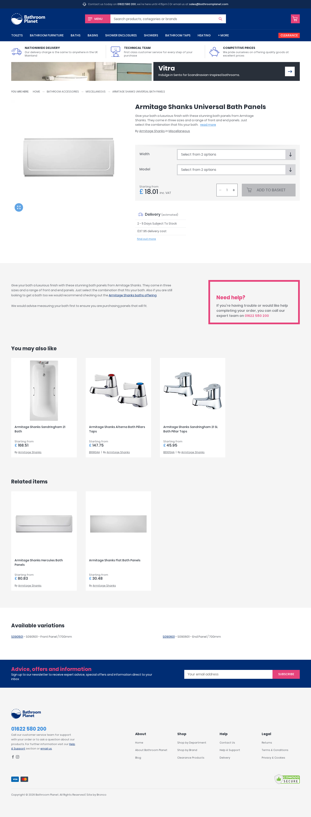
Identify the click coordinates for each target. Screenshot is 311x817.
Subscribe (286, 674)
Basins (93, 35)
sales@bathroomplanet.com (208, 4)
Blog (138, 757)
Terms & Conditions (275, 750)
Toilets (17, 35)
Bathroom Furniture (46, 35)
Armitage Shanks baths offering (133, 295)
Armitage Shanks (152, 131)
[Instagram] (17, 757)
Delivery (225, 757)
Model (144, 169)
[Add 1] (233, 190)
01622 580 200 (126, 4)
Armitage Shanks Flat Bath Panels (114, 560)
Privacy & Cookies (273, 757)
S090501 (17, 637)
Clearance (289, 35)
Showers (151, 35)
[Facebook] (13, 757)
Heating (204, 35)
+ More (223, 35)
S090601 (169, 637)
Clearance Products (190, 757)
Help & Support (230, 750)
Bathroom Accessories (63, 91)
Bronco (101, 794)
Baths (75, 35)
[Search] (220, 18)
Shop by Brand (187, 750)
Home (36, 91)
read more (208, 125)
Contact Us (227, 742)
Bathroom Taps (177, 35)
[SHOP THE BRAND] (290, 71)
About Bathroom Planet (151, 750)
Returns (267, 742)
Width (144, 154)
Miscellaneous (96, 91)
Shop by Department (191, 742)
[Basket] (295, 18)
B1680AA (94, 452)
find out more (146, 239)
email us (46, 748)
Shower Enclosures (121, 35)
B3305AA (169, 452)
